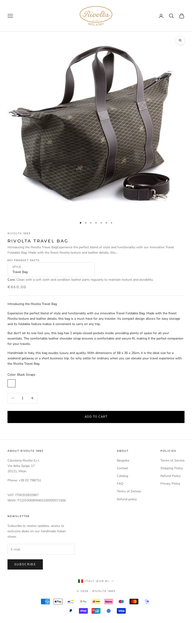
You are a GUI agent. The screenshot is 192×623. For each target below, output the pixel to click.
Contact (122, 468)
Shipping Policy (171, 468)
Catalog (122, 476)
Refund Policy (170, 476)
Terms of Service (129, 491)
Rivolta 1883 (18, 233)
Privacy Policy (170, 483)
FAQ (120, 483)
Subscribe (25, 564)
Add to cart (96, 417)
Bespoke (123, 460)
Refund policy (127, 499)
